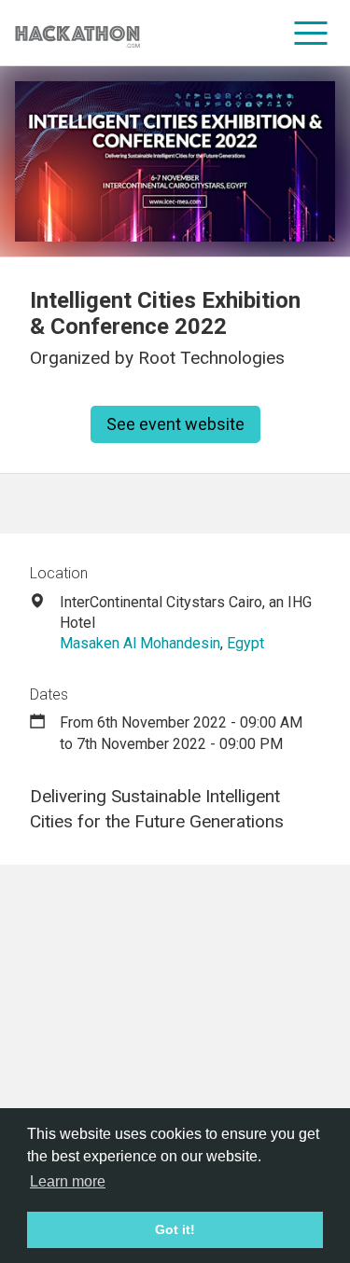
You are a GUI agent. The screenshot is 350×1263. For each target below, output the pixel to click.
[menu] (311, 32)
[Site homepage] (77, 33)
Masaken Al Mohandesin (140, 643)
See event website (175, 424)
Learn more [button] (67, 1181)
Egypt (245, 643)
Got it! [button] (175, 1229)
